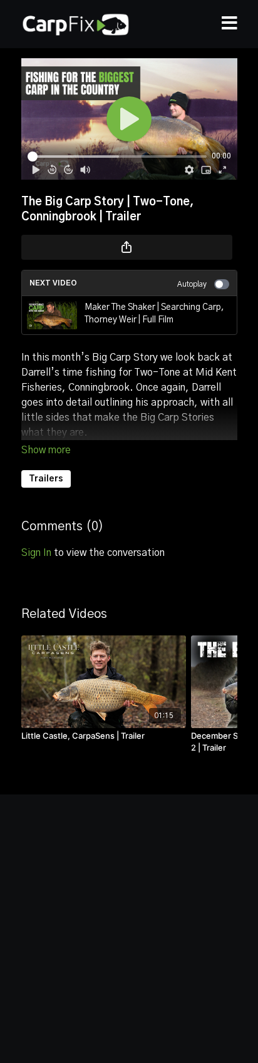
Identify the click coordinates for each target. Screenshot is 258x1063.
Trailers (46, 479)
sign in (36, 553)
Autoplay (192, 284)
